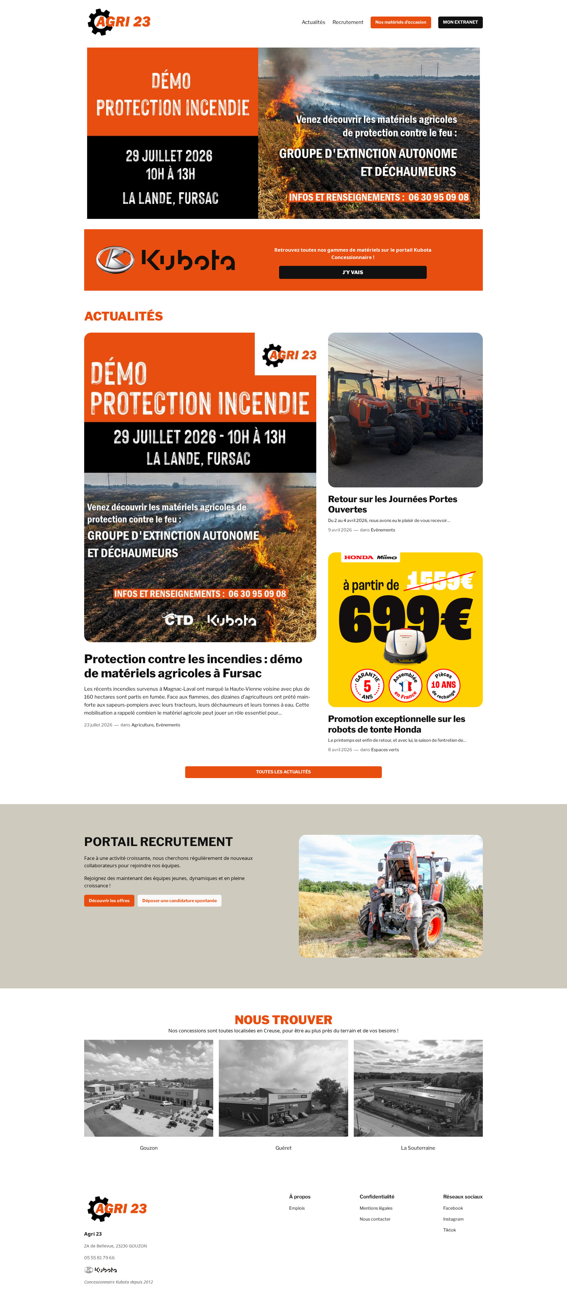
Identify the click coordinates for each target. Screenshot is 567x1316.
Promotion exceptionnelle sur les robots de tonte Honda (396, 724)
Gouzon (149, 1148)
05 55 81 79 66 (99, 1257)
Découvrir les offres (109, 900)
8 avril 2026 (340, 749)
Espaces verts (385, 749)
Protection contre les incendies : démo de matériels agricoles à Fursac (193, 666)
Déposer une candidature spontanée (179, 900)
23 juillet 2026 (98, 725)
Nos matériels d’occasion (400, 22)
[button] (9, 133)
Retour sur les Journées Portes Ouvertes (392, 504)
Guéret (284, 1148)
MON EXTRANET (460, 22)
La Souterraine (418, 1148)
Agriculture (142, 725)
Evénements (168, 725)
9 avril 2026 (340, 530)
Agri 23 (93, 1233)
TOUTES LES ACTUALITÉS (283, 772)
